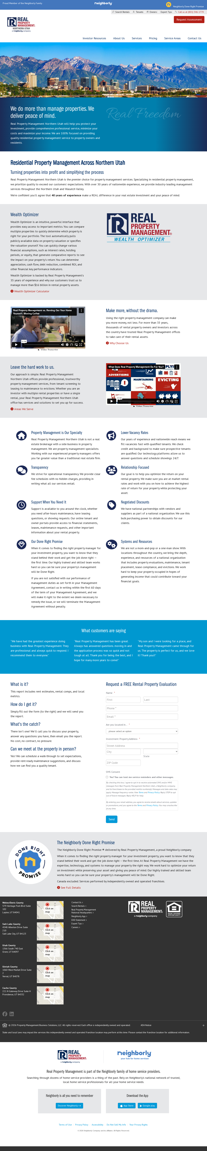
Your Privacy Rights (138, 1124)
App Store (128, 1105)
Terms (141, 792)
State (146, 756)
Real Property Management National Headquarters (83, 911)
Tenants (139, 12)
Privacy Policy (153, 792)
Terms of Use (65, 1124)
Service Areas (172, 38)
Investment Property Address (123, 738)
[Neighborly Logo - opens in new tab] (144, 1054)
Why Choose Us (119, 343)
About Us (119, 38)
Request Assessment (189, 19)
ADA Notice (146, 1025)
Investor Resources (94, 38)
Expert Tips (166, 12)
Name (110, 692)
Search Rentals (122, 12)
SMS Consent (113, 771)
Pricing (153, 38)
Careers (74, 927)
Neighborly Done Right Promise (188, 6)
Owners (153, 12)
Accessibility (97, 1124)
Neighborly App (78, 916)
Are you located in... (118, 724)
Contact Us (194, 38)
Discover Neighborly (68, 1105)
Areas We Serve (23, 409)
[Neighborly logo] (103, 3)
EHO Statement (78, 920)
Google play (148, 1105)
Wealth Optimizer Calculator (31, 291)
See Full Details (71, 887)
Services (137, 38)
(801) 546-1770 (196, 12)
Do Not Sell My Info (116, 1124)
